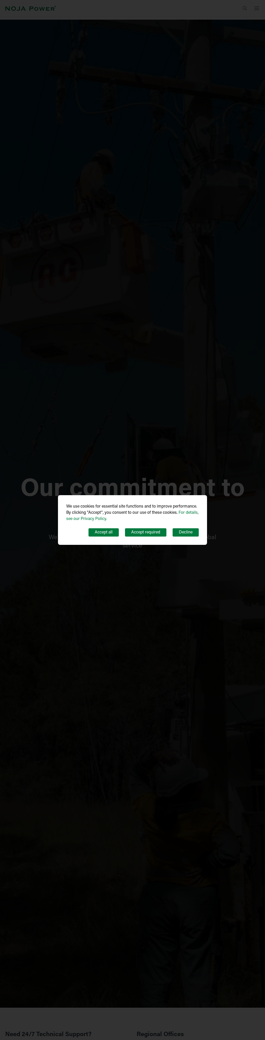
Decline (186, 532)
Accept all (104, 532)
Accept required (145, 532)
